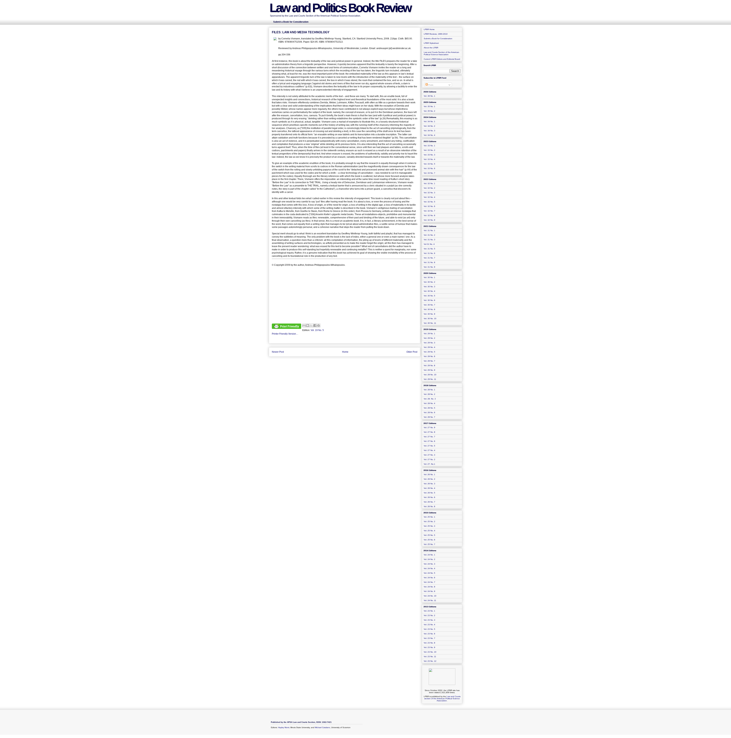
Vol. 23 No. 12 (430, 661)
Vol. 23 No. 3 (429, 620)
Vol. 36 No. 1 (429, 96)
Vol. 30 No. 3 (429, 286)
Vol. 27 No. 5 (429, 446)
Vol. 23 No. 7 (429, 638)
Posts (430, 85)
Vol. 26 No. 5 (429, 493)
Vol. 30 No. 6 (429, 300)
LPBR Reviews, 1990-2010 (436, 34)
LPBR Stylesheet (431, 43)
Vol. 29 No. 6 (429, 356)
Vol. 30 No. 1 (429, 277)
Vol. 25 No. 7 (429, 544)
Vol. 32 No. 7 (429, 211)
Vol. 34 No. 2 (429, 126)
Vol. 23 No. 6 (429, 634)
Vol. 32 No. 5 (429, 202)
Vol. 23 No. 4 (429, 624)
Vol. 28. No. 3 (430, 399)
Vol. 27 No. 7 (429, 437)
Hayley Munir (283, 727)
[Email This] (304, 325)
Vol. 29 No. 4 (429, 347)
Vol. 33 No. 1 (429, 146)
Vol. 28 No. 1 (429, 390)
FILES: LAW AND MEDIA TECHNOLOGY (301, 32)
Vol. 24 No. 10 (430, 596)
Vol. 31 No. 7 (429, 258)
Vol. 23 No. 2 (429, 615)
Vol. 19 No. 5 (317, 330)
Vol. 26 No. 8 (429, 506)
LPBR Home (429, 29)
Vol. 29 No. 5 (429, 352)
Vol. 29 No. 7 (429, 361)
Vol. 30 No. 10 (430, 318)
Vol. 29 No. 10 (430, 375)
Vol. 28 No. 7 (429, 417)
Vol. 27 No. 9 (429, 427)
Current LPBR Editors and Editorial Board (442, 59)
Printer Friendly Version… (285, 333)
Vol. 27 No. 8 (429, 432)
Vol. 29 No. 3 (429, 343)
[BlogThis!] (308, 325)
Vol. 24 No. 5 (429, 573)
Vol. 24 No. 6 (429, 578)
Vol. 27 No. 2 (429, 459)
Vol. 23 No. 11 (430, 656)
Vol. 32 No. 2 (429, 188)
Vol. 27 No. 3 (429, 455)
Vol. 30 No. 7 (429, 305)
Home (345, 352)
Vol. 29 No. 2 (429, 338)
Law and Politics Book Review (340, 8)
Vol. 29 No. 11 (430, 379)
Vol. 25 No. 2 (429, 521)
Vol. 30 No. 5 (429, 296)
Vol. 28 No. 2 (429, 394)
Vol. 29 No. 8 (429, 365)
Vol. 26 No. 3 (429, 484)
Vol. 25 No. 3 (429, 526)
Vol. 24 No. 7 (429, 582)
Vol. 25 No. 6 (429, 540)
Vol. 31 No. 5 (429, 249)
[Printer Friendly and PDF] (286, 327)
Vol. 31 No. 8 (429, 262)
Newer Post (278, 352)
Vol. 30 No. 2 (429, 282)
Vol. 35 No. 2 (429, 111)
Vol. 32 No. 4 (429, 197)
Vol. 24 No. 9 (429, 591)
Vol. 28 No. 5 (429, 408)
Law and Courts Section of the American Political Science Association (441, 53)
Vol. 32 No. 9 (429, 220)
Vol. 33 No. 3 (429, 155)
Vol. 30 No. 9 (429, 314)
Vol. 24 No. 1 (429, 555)
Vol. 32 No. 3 (429, 193)
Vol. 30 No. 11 (430, 323)
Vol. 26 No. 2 (429, 479)
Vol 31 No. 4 (429, 244)
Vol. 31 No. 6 (429, 253)
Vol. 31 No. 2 (429, 235)
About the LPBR (431, 48)
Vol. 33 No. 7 (429, 173)
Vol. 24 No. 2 (429, 559)
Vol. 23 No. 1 (429, 611)
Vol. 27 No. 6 (429, 441)
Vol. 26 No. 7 (429, 502)
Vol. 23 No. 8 (429, 643)
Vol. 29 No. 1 (429, 333)
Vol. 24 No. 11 (430, 600)
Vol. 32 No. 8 (429, 215)
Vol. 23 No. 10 (430, 652)
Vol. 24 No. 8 (429, 587)
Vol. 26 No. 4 (429, 488)
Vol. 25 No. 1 (429, 517)
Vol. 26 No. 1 (429, 474)
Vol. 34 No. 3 (429, 131)
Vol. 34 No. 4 (429, 135)
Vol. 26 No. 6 (429, 497)
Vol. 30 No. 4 (429, 291)
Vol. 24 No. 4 (429, 568)
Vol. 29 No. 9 (429, 370)
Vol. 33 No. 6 (429, 168)
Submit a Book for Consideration (438, 38)
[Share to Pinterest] (318, 325)
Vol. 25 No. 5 (429, 535)
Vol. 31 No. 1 (429, 230)
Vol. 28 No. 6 (429, 412)
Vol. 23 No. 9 (429, 647)
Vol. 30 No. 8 (429, 309)
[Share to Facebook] (315, 325)
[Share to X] (311, 325)
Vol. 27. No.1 (429, 464)
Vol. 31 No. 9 (429, 267)
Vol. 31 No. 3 (429, 240)
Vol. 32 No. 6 (429, 206)
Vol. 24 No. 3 (429, 564)
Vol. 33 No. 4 (429, 159)
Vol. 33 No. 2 (429, 150)
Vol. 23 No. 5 (429, 629)
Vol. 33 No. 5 (429, 164)
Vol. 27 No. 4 (429, 450)
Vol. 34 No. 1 (429, 121)
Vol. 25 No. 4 (429, 531)
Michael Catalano (322, 727)
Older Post (411, 352)
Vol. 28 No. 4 (429, 403)
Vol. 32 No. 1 (429, 183)
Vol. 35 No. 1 (429, 106)
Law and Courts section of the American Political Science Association (442, 698)
